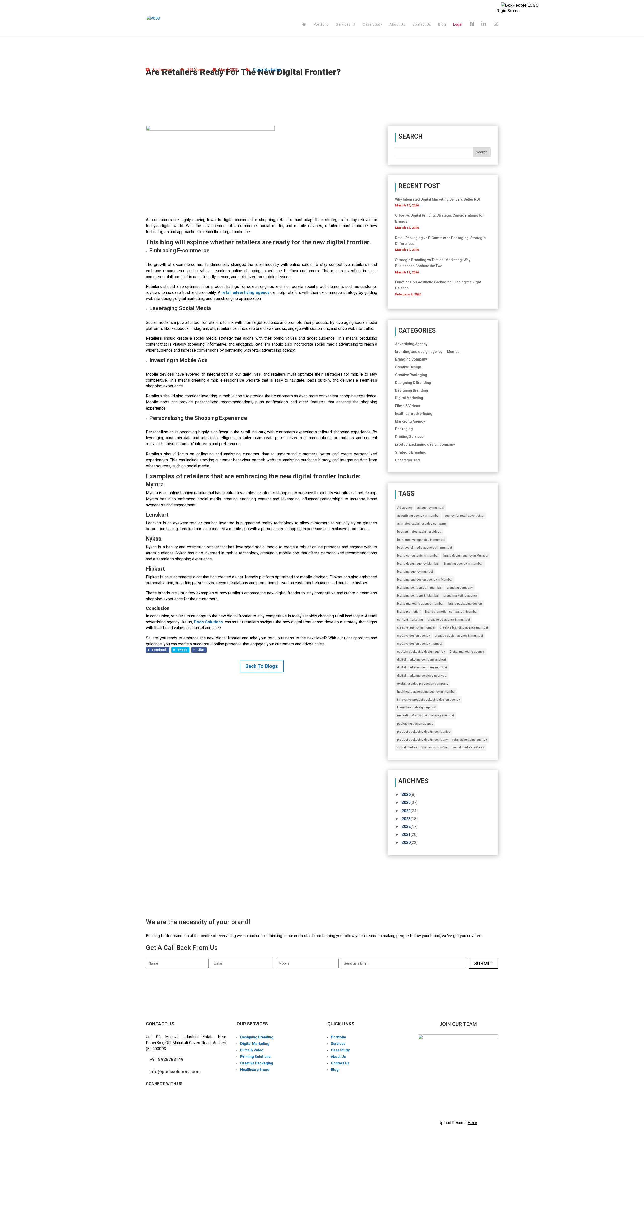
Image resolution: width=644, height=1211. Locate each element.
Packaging (404, 429)
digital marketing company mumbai (422, 667)
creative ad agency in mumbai (449, 619)
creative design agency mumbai (419, 643)
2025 (406, 802)
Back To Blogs (261, 666)
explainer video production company (422, 683)
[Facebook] (472, 29)
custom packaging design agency (421, 651)
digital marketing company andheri (421, 659)
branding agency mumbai (415, 571)
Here (472, 1122)
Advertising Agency (411, 344)
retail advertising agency (469, 739)
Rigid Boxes (508, 10)
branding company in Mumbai (418, 595)
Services (343, 24)
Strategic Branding (410, 452)
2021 (406, 834)
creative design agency (413, 635)
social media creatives (468, 747)
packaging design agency (415, 723)
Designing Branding (411, 390)
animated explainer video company (421, 523)
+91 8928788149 (166, 1059)
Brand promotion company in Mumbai (451, 611)
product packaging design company (425, 444)
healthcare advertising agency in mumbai (426, 691)
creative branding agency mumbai (464, 627)
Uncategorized (407, 460)
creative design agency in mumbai (459, 635)
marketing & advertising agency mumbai (425, 715)
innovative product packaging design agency (428, 699)
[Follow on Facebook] (150, 1098)
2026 (406, 794)
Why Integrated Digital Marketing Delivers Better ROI (437, 199)
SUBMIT (483, 964)
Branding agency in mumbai (463, 563)
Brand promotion (408, 611)
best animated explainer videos (419, 531)
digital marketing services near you (421, 675)
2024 (406, 810)
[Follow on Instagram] (160, 1098)
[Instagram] (496, 29)
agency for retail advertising (464, 515)
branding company (460, 587)
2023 (406, 818)
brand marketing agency (460, 595)
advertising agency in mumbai (418, 515)
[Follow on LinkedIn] (170, 1098)
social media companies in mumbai (422, 747)
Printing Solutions (255, 1057)
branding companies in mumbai (419, 587)
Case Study (372, 24)
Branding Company (411, 359)
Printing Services (409, 437)
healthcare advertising (413, 414)
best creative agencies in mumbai (421, 540)
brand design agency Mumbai (418, 563)
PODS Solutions (174, 1181)
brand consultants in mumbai (417, 555)
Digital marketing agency (467, 651)
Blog (442, 24)
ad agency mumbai (430, 507)
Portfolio (321, 24)
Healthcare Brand (254, 1070)
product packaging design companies (423, 731)
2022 (406, 826)
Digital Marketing (267, 70)
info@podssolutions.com (175, 1071)
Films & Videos (407, 406)
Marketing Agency (410, 421)
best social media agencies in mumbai (424, 547)
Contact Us (421, 24)
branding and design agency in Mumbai (427, 352)
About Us (397, 24)
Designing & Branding (413, 383)
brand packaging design (465, 603)
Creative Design (408, 367)
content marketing (410, 619)
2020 (406, 842)
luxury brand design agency (416, 707)
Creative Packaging (411, 375)
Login (457, 24)
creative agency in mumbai (416, 627)
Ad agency (404, 507)
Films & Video (251, 1050)
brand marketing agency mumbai (420, 603)
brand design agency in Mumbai (465, 555)
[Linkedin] (483, 29)
